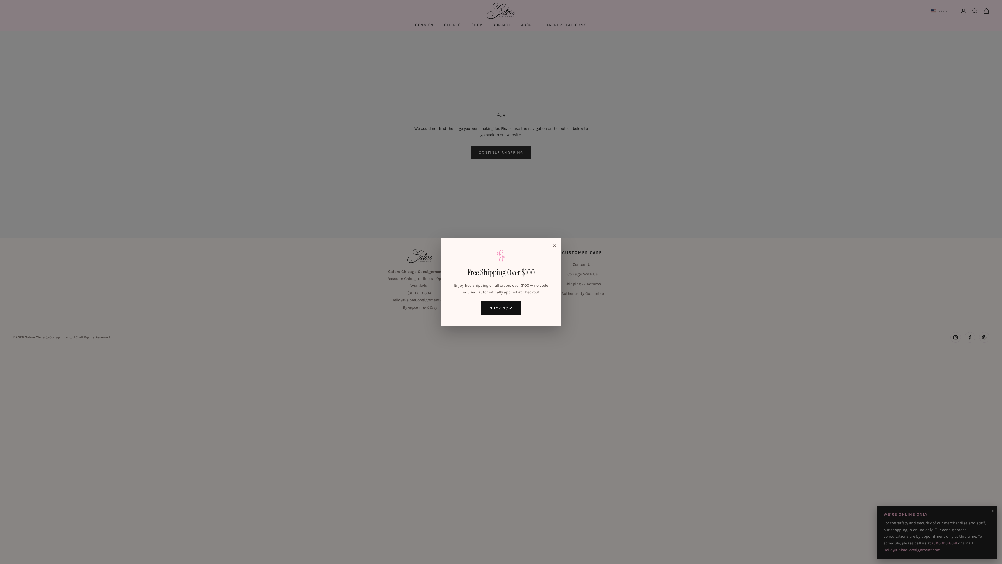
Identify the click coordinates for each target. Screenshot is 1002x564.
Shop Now (501, 308)
